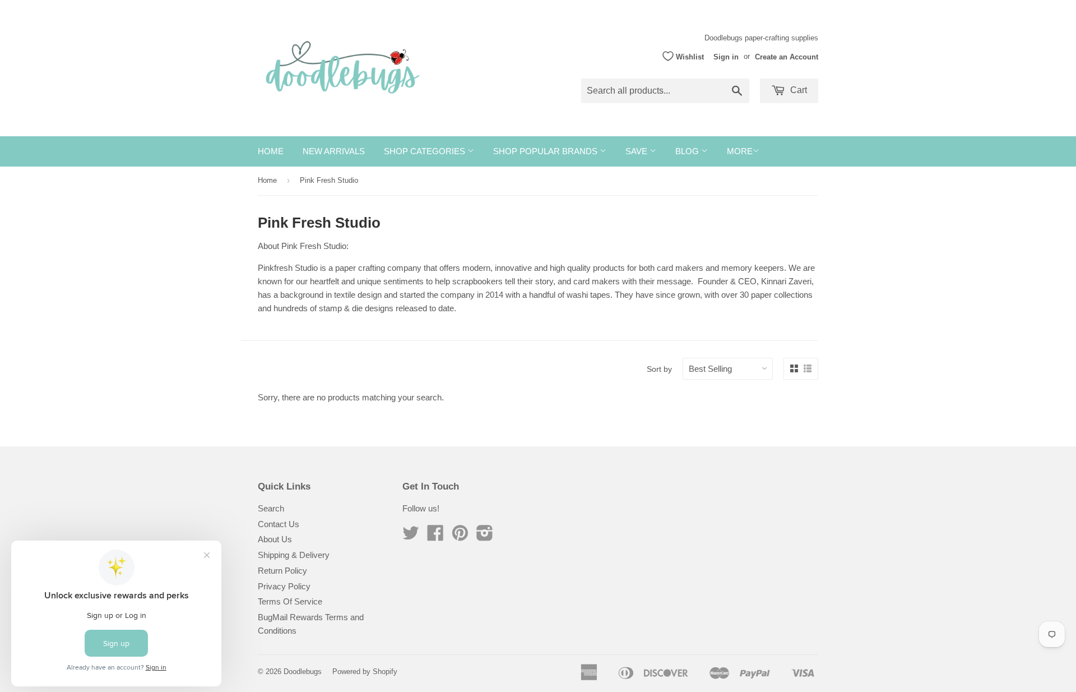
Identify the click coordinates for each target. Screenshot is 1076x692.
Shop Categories (425, 151)
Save (637, 151)
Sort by (659, 369)
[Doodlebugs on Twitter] (410, 536)
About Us (275, 539)
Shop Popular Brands (546, 151)
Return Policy (282, 570)
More (740, 151)
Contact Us (278, 524)
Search (271, 508)
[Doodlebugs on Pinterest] (460, 536)
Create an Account (786, 56)
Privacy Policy (284, 586)
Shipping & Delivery (294, 555)
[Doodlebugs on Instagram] (484, 536)
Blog (688, 151)
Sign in (726, 56)
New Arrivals (334, 151)
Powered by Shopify (364, 671)
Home (271, 151)
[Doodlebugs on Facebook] (435, 536)
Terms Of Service (290, 601)
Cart (797, 90)
